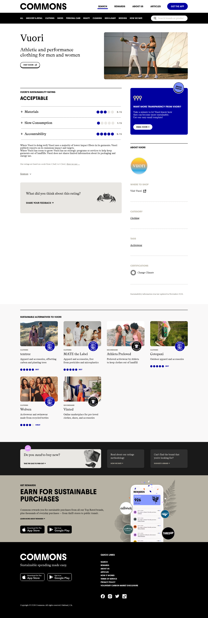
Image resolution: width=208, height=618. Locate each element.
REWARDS (119, 6)
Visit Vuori (28, 65)
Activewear (136, 245)
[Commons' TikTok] (126, 596)
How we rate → (73, 164)
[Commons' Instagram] (111, 596)
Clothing (134, 218)
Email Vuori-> (142, 127)
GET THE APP (177, 6)
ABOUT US (137, 6)
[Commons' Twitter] (118, 596)
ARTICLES (155, 6)
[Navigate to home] (57, 6)
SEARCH (102, 6)
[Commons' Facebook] (104, 596)
